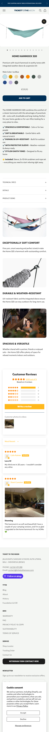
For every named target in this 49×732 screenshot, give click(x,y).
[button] (13, 388)
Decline (23, 719)
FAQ (4, 620)
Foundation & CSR (10, 603)
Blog (4, 590)
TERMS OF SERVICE (11, 633)
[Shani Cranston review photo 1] (24, 502)
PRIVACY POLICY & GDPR (13, 624)
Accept (23, 713)
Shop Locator (8, 646)
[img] (10, 452)
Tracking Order (9, 650)
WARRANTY (8, 616)
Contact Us (7, 655)
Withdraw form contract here (24, 661)
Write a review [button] (24, 406)
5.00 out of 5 (31, 379)
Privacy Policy (22, 706)
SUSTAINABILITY (10, 629)
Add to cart (24, 98)
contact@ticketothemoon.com (21, 570)
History (6, 598)
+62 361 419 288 (16, 567)
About (5, 594)
